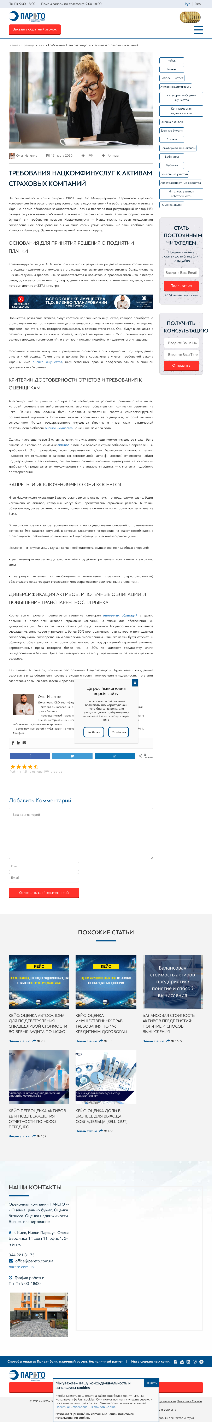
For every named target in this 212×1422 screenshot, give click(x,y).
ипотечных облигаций (120, 615)
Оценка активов (171, 122)
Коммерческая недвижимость (181, 111)
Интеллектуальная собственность (181, 194)
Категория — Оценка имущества (181, 98)
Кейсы (171, 60)
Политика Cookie (189, 1401)
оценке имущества (47, 362)
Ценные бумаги (172, 130)
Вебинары (172, 156)
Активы (113, 155)
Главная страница (22, 45)
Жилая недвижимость (175, 86)
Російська (94, 732)
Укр (198, 4)
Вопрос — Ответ (171, 78)
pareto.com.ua (21, 1266)
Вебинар (172, 165)
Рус (187, 4)
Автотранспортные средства (180, 183)
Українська (119, 732)
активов (63, 445)
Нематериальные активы (177, 148)
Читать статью (20, 1041)
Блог (41, 45)
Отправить (181, 365)
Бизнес (172, 69)
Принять (151, 1382)
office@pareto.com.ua (34, 1261)
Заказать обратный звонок (35, 29)
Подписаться (181, 286)
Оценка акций (172, 205)
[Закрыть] (135, 682)
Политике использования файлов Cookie (85, 1407)
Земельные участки (174, 174)
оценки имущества (59, 428)
